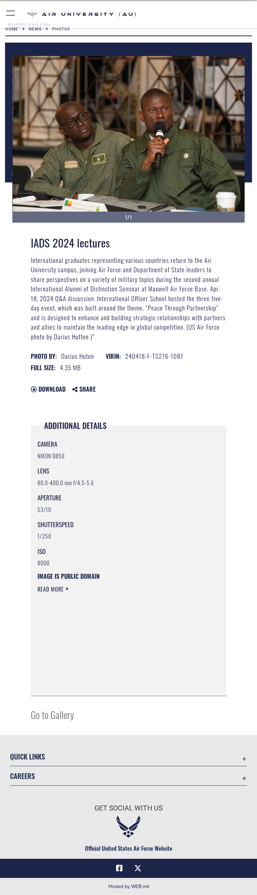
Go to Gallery (52, 714)
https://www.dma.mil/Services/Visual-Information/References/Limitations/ (115, 641)
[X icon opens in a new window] (138, 868)
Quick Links (27, 756)
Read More (51, 589)
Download (51, 389)
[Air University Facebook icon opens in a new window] (119, 868)
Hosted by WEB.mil (128, 886)
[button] (11, 14)
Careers (22, 776)
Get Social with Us (128, 808)
